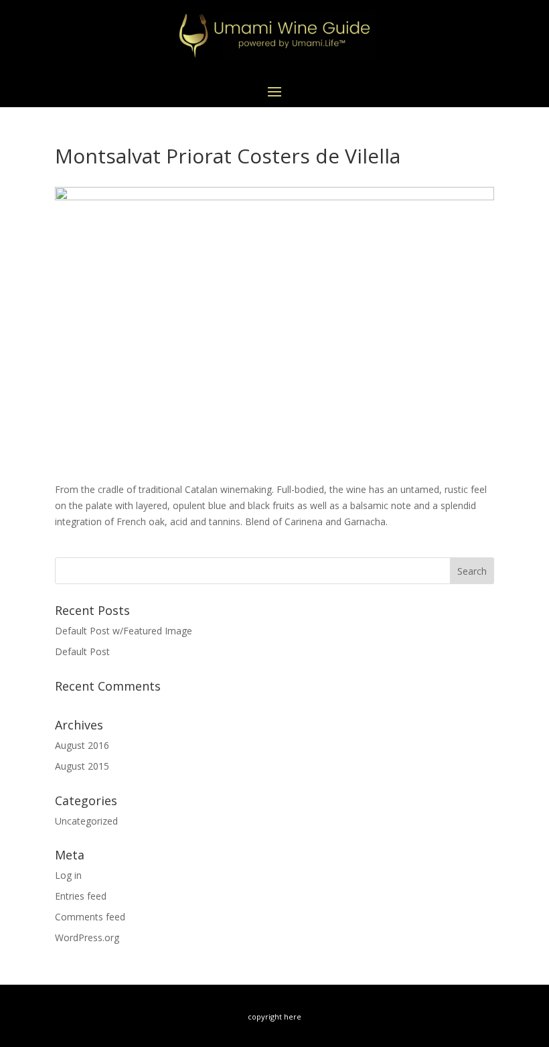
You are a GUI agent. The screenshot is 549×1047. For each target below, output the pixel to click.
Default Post (82, 651)
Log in (68, 875)
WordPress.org (87, 937)
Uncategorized (86, 821)
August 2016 (82, 745)
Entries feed (80, 896)
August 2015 (82, 766)
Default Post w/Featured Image (123, 630)
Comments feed (90, 916)
